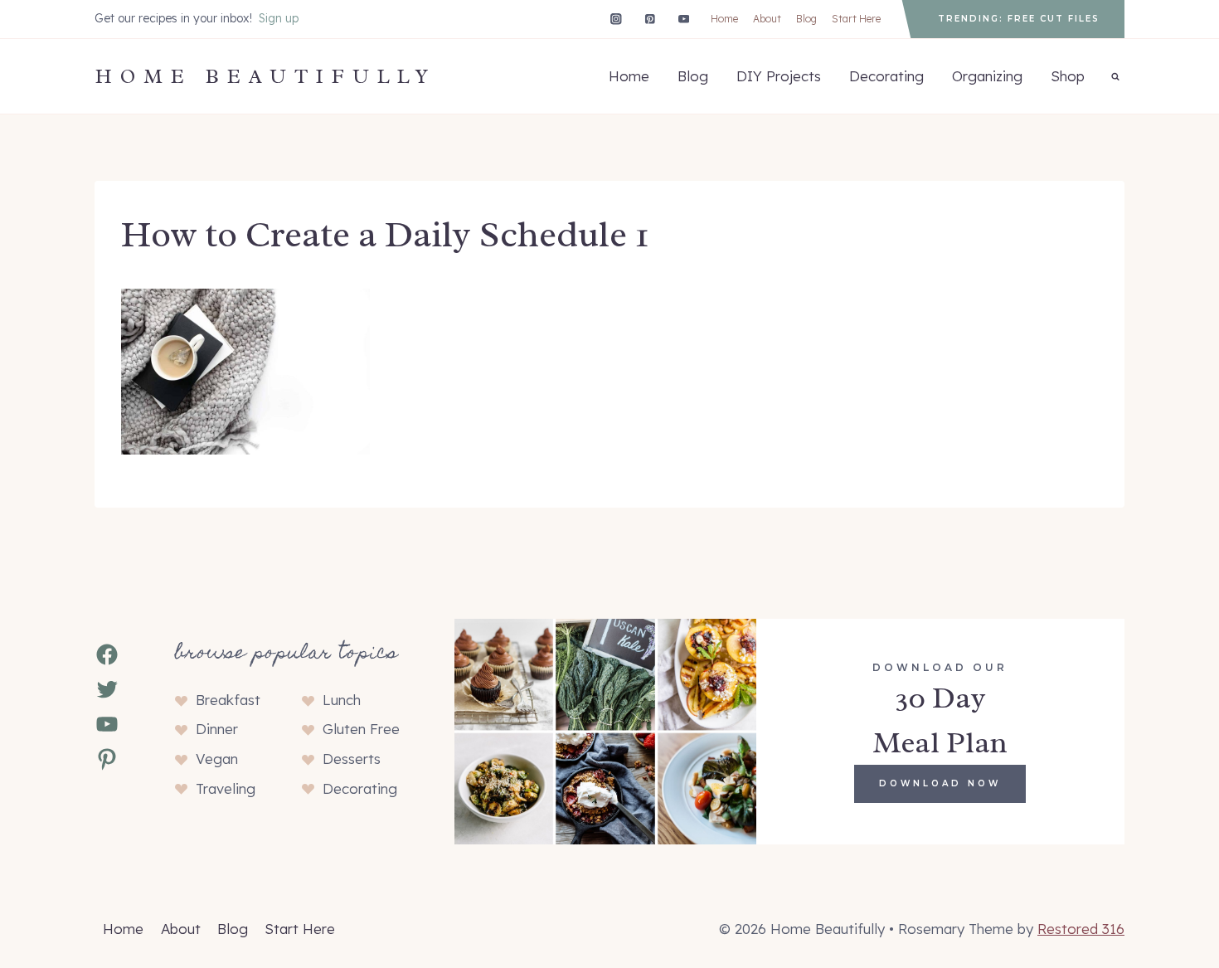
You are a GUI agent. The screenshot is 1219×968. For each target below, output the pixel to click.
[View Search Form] (1115, 76)
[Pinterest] (650, 18)
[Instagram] (616, 18)
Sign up (279, 18)
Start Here (856, 18)
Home (724, 18)
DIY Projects (778, 76)
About (767, 18)
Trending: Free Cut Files (1019, 18)
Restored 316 (1080, 928)
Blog (806, 18)
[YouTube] (684, 18)
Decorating (886, 76)
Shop (1068, 76)
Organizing (987, 76)
